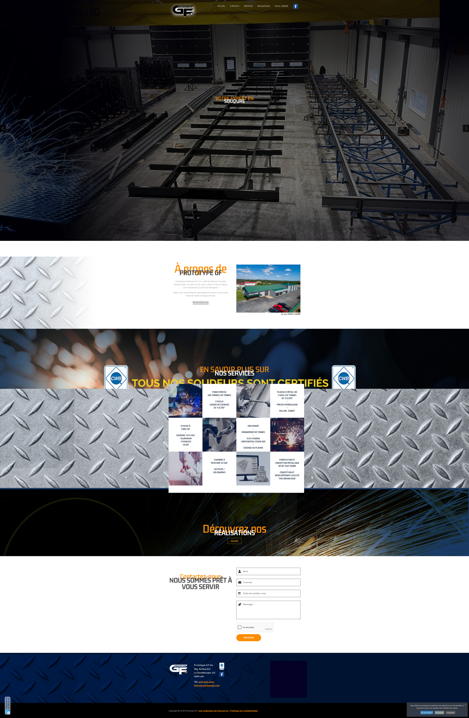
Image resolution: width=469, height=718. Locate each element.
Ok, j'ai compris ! (426, 713)
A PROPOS (234, 6)
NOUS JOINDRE (281, 6)
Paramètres (450, 713)
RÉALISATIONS (263, 6)
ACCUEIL (221, 6)
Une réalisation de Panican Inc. (213, 711)
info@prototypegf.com (207, 685)
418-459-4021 (206, 681)
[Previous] (3, 128)
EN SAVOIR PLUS (201, 302)
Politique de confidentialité (244, 711)
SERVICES (248, 6)
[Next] (466, 128)
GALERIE (234, 541)
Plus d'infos (439, 713)
